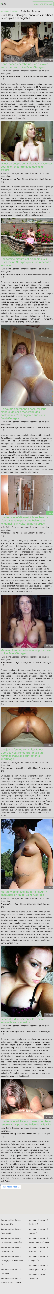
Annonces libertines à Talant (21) (38, 1276)
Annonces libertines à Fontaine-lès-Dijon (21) (11, 1280)
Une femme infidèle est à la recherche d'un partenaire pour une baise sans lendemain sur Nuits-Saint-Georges (24, 520)
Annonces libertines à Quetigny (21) (38, 1258)
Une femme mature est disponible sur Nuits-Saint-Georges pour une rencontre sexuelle (26, 262)
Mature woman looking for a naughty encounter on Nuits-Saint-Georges (24, 893)
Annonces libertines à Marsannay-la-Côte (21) (39, 1240)
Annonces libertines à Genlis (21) (38, 1222)
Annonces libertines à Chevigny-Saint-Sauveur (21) (12, 1260)
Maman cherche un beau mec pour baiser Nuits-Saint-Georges (26, 652)
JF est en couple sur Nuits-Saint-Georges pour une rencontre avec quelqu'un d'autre (26, 166)
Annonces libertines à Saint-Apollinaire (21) (38, 1267)
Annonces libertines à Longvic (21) (38, 1231)
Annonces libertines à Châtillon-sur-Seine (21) (11, 1240)
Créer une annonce (43, 4)
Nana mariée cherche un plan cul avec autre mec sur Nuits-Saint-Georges (24, 65)
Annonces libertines (9, 11)
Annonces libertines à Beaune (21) (10, 1231)
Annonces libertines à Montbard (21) (38, 1249)
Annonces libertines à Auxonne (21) (10, 1222)
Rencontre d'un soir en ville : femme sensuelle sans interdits (23, 1020)
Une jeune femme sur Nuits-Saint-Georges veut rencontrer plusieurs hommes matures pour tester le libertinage (22, 754)
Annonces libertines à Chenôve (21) (10, 1249)
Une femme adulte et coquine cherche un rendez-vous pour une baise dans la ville (26, 1123)
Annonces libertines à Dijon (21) (10, 1271)
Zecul (4, 3)
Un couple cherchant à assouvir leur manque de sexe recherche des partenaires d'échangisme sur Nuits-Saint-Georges (23, 413)
